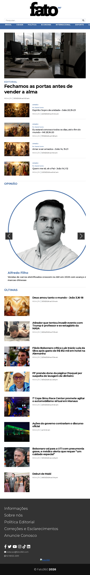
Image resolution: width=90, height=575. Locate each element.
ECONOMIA (46, 25)
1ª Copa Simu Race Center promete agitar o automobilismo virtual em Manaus (58, 399)
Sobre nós (13, 515)
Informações (16, 508)
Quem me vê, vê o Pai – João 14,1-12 (50, 168)
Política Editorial (19, 522)
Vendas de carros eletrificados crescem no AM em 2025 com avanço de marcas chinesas (48, 278)
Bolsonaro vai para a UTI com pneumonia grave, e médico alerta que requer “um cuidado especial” (58, 451)
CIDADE (19, 25)
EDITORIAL (10, 81)
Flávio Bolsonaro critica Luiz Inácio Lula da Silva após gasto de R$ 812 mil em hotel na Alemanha (58, 351)
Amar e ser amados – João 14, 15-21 (50, 149)
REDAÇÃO (8, 98)
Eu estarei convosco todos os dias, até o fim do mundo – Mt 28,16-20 (56, 131)
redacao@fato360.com (17, 552)
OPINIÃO (35, 105)
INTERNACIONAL (63, 25)
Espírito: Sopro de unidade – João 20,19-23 (53, 110)
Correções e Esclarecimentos (31, 528)
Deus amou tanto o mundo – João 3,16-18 (57, 297)
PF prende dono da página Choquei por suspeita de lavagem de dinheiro (57, 374)
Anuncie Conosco (20, 535)
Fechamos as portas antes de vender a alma (38, 89)
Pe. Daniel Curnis (38, 107)
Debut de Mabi (41, 473)
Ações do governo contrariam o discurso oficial (57, 425)
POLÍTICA (32, 25)
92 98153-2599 (12, 556)
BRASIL (8, 25)
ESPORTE (79, 25)
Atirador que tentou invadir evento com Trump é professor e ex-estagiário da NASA (57, 325)
